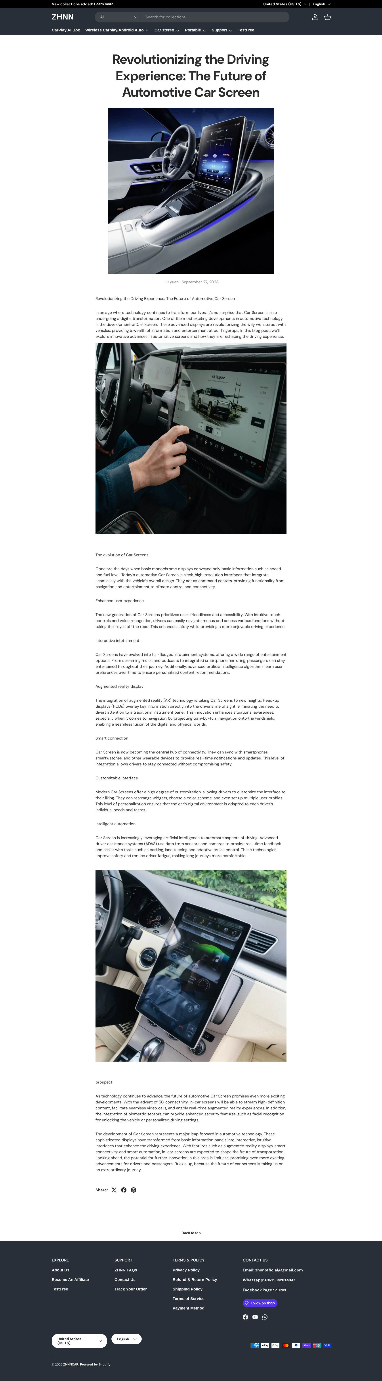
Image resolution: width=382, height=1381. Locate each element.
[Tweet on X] (114, 1190)
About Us (60, 1270)
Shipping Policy (187, 1289)
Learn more (103, 4)
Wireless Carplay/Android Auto (114, 30)
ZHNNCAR (70, 1364)
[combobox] (192, 17)
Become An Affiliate (70, 1279)
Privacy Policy (186, 1270)
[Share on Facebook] (124, 1190)
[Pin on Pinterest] (133, 1190)
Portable (193, 30)
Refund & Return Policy (195, 1279)
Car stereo (164, 30)
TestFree (246, 30)
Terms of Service (188, 1298)
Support (219, 30)
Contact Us (125, 1279)
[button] (327, 17)
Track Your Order (131, 1289)
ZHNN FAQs (126, 1270)
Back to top (191, 1233)
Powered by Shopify (95, 1364)
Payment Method (188, 1308)
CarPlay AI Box (66, 30)
